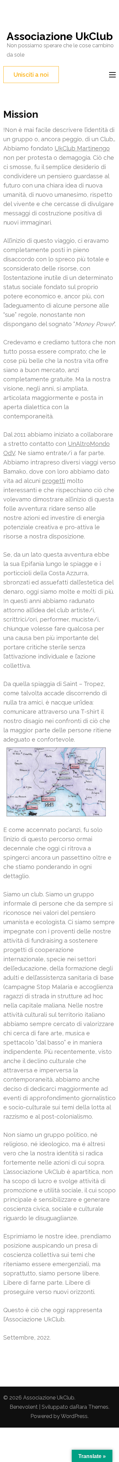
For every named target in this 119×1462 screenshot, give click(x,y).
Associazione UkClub (60, 36)
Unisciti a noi (31, 74)
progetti (53, 480)
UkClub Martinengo (82, 148)
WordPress (74, 1416)
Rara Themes (92, 1407)
